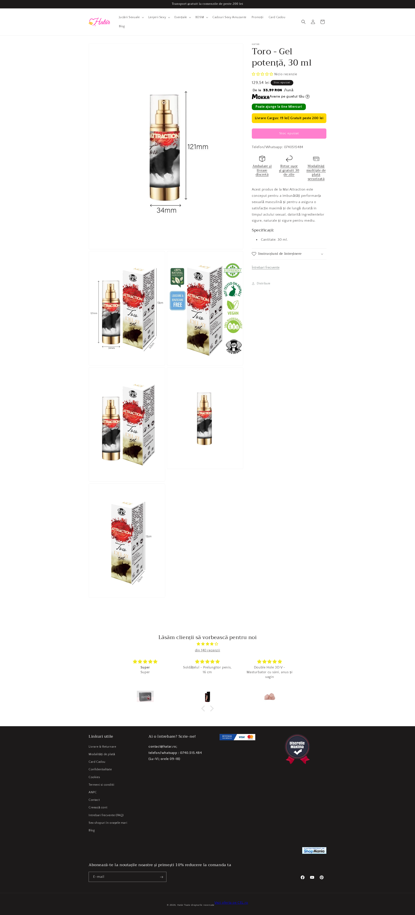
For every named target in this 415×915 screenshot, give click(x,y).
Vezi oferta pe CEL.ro (231, 903)
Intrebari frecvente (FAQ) (106, 815)
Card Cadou (97, 762)
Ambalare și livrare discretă (262, 170)
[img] (207, 644)
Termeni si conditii (101, 784)
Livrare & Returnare (102, 746)
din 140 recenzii (207, 650)
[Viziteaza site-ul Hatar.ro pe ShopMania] (314, 851)
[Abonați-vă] (161, 877)
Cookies (94, 777)
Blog (92, 830)
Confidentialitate (100, 769)
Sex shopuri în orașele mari (108, 822)
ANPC (93, 792)
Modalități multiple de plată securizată (316, 172)
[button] (131, 17)
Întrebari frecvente (265, 267)
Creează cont (98, 807)
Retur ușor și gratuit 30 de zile (289, 170)
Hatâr (180, 905)
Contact (94, 799)
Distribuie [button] (263, 283)
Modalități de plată (102, 754)
